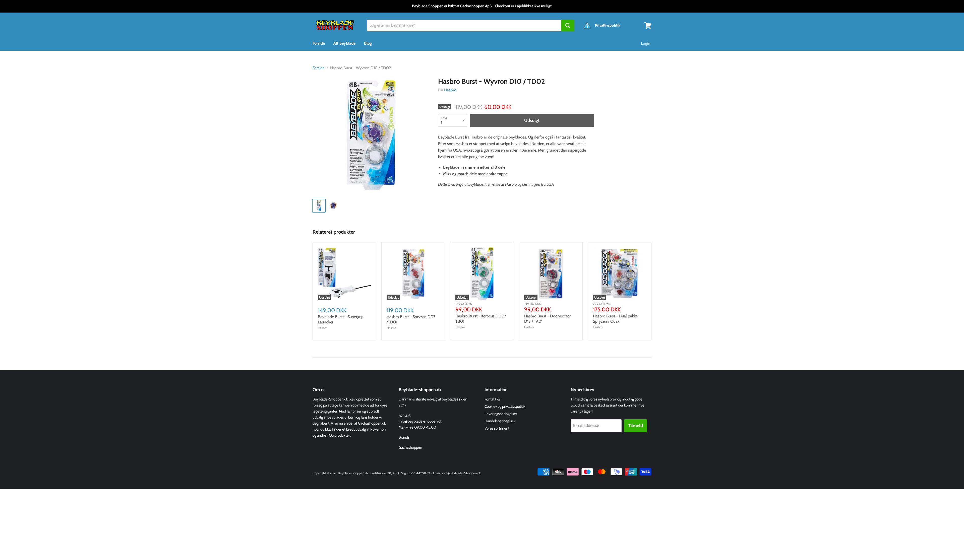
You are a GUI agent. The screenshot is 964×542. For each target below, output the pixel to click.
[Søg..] (567, 25)
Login (645, 43)
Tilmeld (635, 425)
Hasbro (450, 90)
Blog (368, 43)
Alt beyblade (344, 43)
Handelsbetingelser (500, 421)
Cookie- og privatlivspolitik (505, 406)
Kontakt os (493, 399)
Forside (319, 43)
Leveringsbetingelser (501, 414)
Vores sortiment (497, 428)
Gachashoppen (410, 447)
